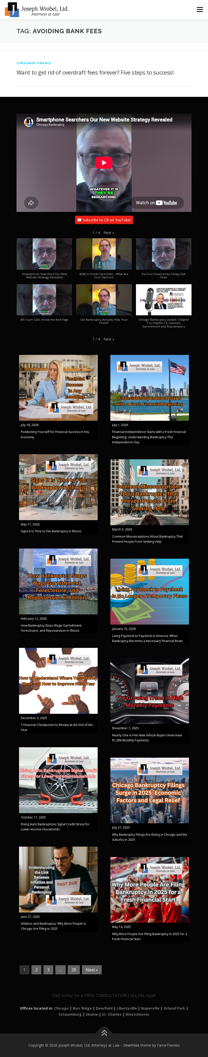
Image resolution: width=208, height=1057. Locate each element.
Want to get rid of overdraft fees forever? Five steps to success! (95, 72)
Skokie (92, 1014)
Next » (92, 970)
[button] (109, 233)
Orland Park (174, 1008)
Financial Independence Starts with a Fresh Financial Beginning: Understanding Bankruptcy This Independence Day (149, 437)
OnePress (132, 1045)
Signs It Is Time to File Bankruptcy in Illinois (51, 531)
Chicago (61, 1008)
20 (74, 970)
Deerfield (104, 1008)
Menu (199, 9)
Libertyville (127, 1008)
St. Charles (112, 1014)
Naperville (150, 1008)
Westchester (137, 1014)
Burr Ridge (82, 1008)
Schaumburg (70, 1014)
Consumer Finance (33, 63)
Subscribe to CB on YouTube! (107, 219)
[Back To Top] (104, 1033)
